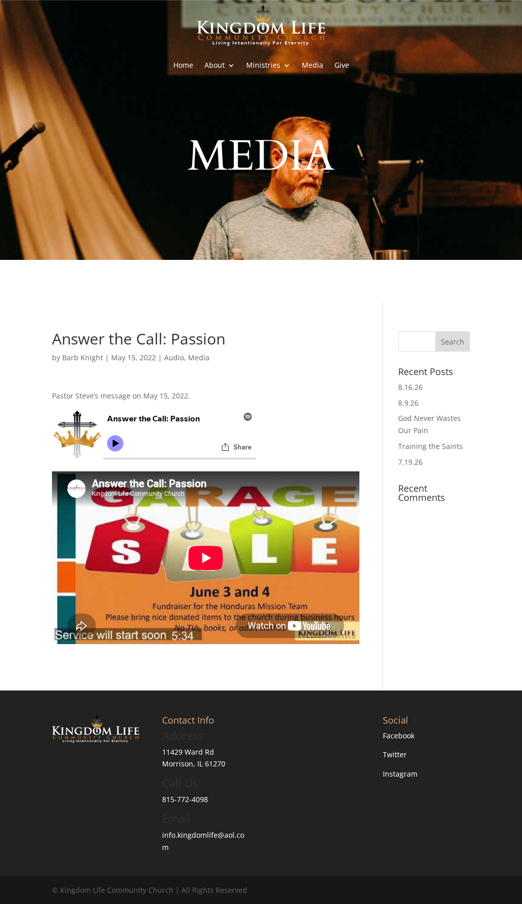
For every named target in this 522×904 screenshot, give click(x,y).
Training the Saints (430, 446)
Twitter (395, 754)
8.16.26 (410, 387)
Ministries (263, 65)
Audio (174, 357)
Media (312, 65)
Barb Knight (82, 357)
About (214, 65)
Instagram (400, 774)
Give (341, 65)
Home (183, 65)
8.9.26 (408, 403)
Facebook (398, 735)
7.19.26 (410, 462)
